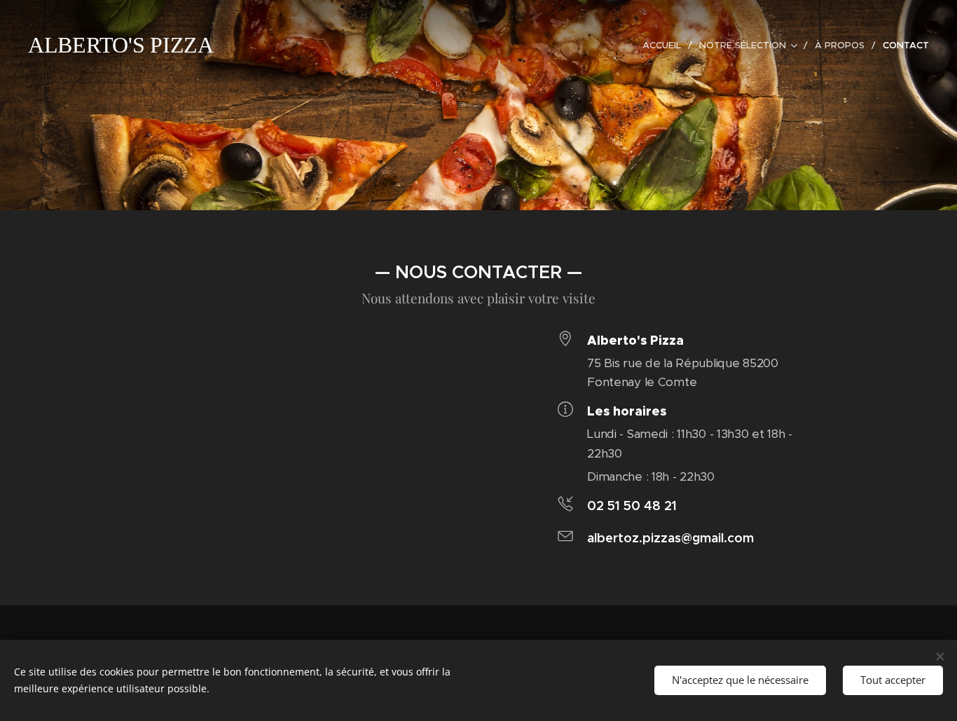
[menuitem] (665, 45)
